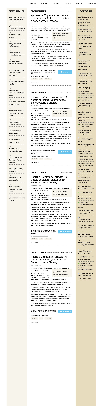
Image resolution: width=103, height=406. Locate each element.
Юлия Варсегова (68, 11)
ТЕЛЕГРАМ (48, 79)
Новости (34, 79)
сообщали (54, 63)
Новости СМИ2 (35, 83)
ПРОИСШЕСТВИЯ (38, 11)
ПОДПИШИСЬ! (67, 72)
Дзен (41, 79)
